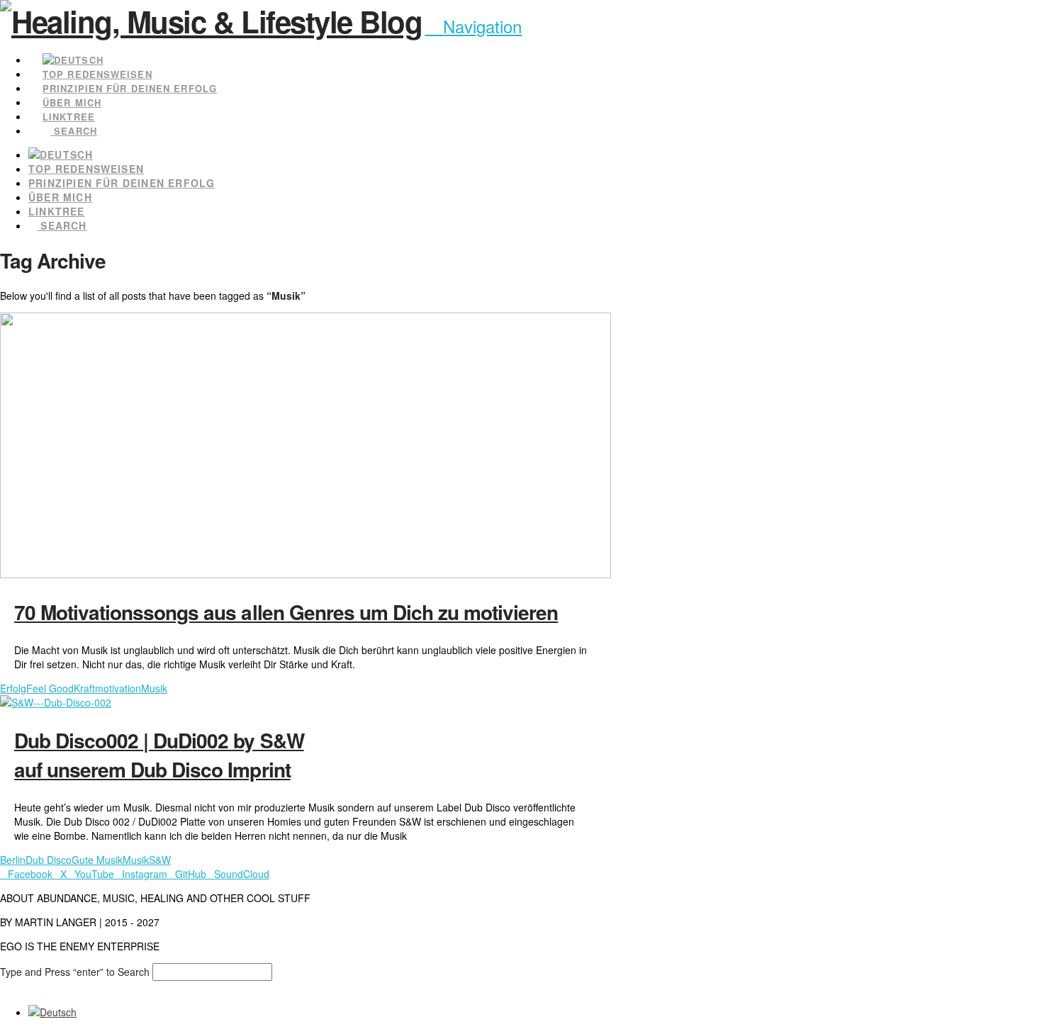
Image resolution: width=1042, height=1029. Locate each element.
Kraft (84, 688)
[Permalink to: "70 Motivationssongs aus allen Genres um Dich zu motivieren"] (305, 574)
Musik (154, 688)
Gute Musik (97, 860)
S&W (160, 860)
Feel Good (50, 688)
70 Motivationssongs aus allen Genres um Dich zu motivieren (286, 611)
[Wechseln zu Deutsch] (52, 1012)
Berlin (13, 860)
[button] (473, 25)
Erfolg (13, 688)
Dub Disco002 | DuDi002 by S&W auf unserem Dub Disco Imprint (159, 755)
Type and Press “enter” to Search (75, 972)
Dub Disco (49, 860)
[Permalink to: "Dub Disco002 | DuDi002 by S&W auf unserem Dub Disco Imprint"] (55, 702)
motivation (118, 688)
